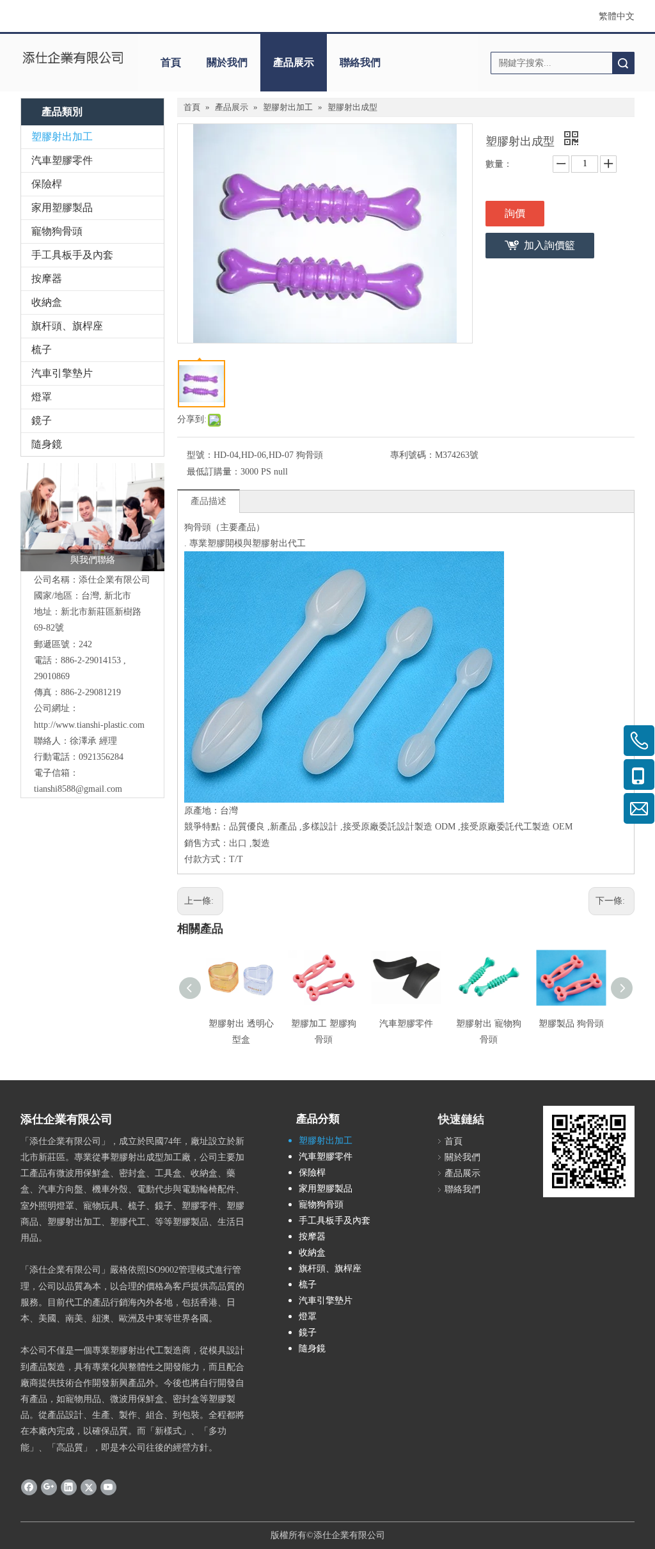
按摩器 (46, 278)
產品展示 (293, 62)
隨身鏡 (46, 444)
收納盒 (46, 302)
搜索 (623, 63)
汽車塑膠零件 (62, 160)
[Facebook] (29, 1487)
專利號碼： (412, 455)
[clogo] (72, 58)
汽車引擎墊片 (62, 373)
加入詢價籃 (549, 245)
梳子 (41, 349)
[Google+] (49, 1487)
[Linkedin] (69, 1487)
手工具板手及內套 (72, 254)
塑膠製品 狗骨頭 (571, 1023)
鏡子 (41, 420)
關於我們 (227, 62)
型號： (200, 455)
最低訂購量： (214, 471)
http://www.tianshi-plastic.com (89, 725)
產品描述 (208, 501)
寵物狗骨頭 (57, 231)
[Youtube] (108, 1487)
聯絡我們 (360, 62)
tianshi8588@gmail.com (78, 789)
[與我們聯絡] (92, 517)
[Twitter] (89, 1487)
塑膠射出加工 (62, 136)
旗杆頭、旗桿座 (67, 325)
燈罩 (41, 396)
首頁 (171, 62)
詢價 (515, 213)
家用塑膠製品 (62, 207)
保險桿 (46, 183)
